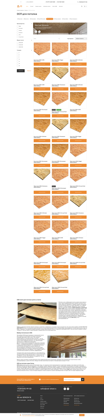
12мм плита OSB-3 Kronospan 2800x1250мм (59, 189)
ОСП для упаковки (57, 18)
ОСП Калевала (66, 403)
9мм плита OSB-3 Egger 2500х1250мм (75, 137)
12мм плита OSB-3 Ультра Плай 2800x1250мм (77, 187)
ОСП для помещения (73, 18)
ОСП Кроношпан (67, 398)
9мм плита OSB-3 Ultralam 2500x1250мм (40, 137)
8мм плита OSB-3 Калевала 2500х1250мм (58, 85)
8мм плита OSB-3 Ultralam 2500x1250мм (76, 85)
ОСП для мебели (65, 18)
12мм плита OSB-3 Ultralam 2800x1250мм (40, 213)
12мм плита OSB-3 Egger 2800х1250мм (76, 162)
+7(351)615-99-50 (24, 389)
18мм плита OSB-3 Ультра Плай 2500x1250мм (41, 288)
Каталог (26, 10)
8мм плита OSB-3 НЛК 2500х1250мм (39, 85)
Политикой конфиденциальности (28, 415)
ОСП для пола (19, 18)
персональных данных (54, 379)
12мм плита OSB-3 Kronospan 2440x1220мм (59, 263)
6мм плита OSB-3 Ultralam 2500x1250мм (76, 60)
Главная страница (20, 10)
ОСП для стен (26, 18)
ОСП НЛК (65, 401)
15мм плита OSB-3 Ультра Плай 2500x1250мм (77, 263)
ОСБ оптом (42, 406)
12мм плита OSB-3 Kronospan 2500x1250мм (41, 263)
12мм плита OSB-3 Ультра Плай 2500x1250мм (59, 213)
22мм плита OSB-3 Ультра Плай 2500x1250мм (59, 288)
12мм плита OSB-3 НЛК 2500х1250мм (57, 238)
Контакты (61, 6)
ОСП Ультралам (66, 400)
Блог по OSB (55, 6)
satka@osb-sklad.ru (48, 389)
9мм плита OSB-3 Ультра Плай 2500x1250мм (59, 112)
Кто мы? (31, 6)
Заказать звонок (20, 390)
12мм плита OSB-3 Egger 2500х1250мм (40, 238)
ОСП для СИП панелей (41, 18)
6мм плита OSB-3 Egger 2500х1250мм (57, 60)
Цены (27, 6)
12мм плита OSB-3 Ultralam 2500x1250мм (76, 238)
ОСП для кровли (33, 18)
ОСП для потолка (32, 10)
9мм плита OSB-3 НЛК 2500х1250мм (75, 110)
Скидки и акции (38, 6)
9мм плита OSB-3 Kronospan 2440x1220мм (59, 162)
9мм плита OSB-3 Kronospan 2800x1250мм (40, 110)
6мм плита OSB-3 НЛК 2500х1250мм (39, 60)
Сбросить (29, 70)
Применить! (21, 70)
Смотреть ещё (66, 405)
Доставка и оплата (46, 6)
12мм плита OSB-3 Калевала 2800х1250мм (40, 187)
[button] (36, 31)
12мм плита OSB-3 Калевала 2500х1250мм (77, 213)
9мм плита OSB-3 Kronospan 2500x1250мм (40, 162)
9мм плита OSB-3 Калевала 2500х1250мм (58, 137)
